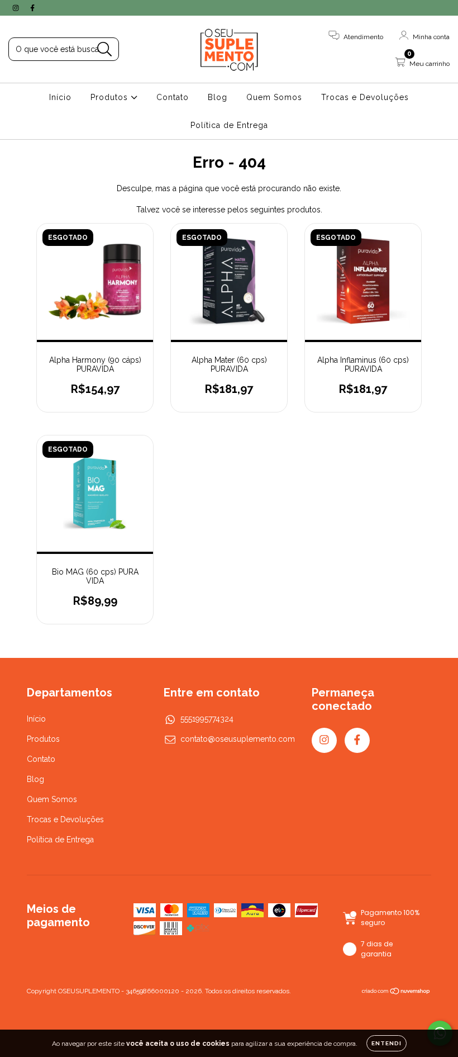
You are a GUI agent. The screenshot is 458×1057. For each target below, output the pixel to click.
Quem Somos (274, 97)
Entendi (386, 1043)
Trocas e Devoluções (365, 97)
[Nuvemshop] (396, 992)
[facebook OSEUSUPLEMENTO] (32, 7)
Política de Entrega (229, 125)
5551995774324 (206, 718)
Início (60, 97)
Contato (172, 97)
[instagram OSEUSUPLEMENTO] (16, 7)
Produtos (110, 97)
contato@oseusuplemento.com (237, 738)
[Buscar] (105, 49)
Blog (217, 97)
